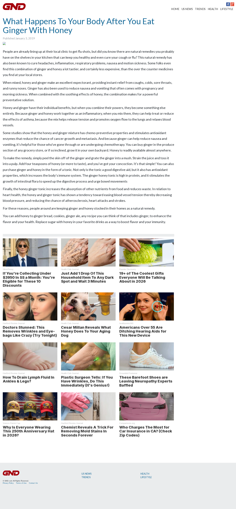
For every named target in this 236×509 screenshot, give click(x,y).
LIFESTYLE (226, 9)
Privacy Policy (8, 483)
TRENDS (200, 9)
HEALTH (213, 9)
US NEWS (187, 9)
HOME (175, 9)
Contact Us (33, 483)
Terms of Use (21, 483)
